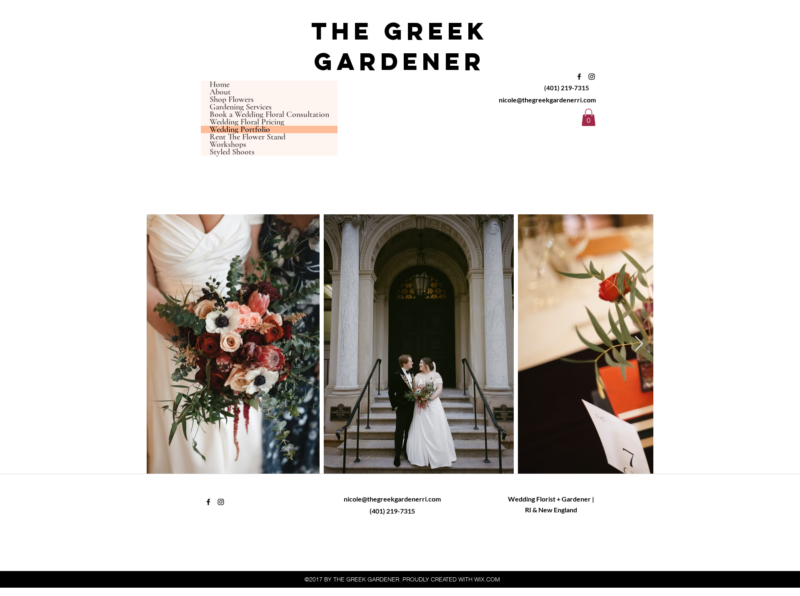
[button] (588, 117)
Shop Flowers (232, 99)
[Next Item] (639, 344)
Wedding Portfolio (240, 129)
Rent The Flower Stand (247, 137)
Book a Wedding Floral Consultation (269, 114)
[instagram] (592, 76)
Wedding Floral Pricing (247, 122)
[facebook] (579, 76)
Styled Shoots (232, 152)
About (220, 92)
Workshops (228, 144)
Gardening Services (241, 107)
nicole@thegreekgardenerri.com (547, 100)
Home (220, 84)
